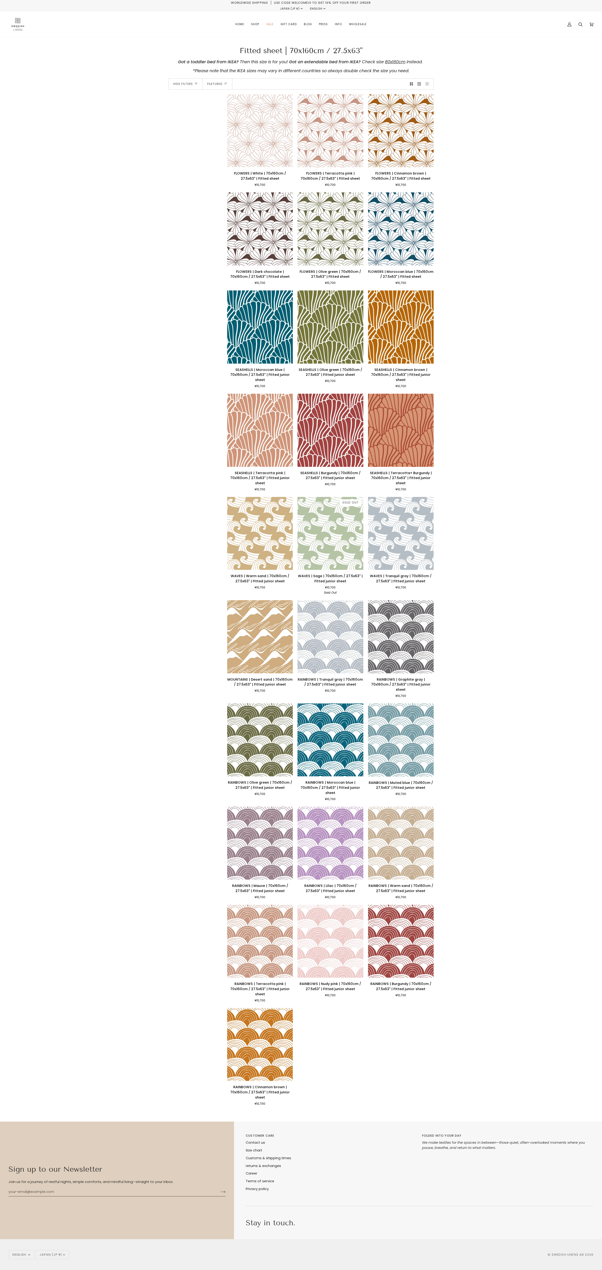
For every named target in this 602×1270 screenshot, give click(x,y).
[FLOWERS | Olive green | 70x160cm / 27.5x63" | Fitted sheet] (330, 228)
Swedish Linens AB (568, 1255)
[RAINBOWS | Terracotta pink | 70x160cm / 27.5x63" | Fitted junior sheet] (260, 941)
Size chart (254, 1150)
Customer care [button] (260, 1136)
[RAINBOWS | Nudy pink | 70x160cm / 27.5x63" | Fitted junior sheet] (330, 941)
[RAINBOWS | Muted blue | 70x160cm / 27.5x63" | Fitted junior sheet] (401, 739)
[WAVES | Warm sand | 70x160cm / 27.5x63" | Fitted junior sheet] (260, 533)
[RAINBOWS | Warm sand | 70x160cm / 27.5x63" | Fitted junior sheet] (401, 843)
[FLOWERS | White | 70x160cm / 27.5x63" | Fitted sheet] (260, 130)
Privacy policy (257, 1189)
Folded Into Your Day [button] (442, 1136)
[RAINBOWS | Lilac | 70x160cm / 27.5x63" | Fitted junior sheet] (330, 843)
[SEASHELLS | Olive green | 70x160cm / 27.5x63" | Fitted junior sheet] (330, 326)
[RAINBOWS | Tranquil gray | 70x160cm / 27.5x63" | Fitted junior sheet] (330, 636)
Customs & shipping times (268, 1158)
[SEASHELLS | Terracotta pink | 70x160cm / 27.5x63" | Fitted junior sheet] (260, 430)
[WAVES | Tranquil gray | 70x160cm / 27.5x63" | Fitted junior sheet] (401, 533)
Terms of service (260, 1181)
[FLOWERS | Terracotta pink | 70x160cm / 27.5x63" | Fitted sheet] (330, 130)
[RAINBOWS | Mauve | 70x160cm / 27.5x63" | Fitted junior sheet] (260, 843)
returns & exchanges (263, 1165)
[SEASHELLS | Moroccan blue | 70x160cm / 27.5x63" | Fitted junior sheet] (260, 326)
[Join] (219, 1191)
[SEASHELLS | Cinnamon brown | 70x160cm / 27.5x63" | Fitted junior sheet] (401, 326)
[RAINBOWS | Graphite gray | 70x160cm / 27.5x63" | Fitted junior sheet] (401, 636)
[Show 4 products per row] (428, 84)
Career (251, 1173)
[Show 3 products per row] (419, 84)
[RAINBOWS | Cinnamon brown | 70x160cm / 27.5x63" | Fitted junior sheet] (260, 1044)
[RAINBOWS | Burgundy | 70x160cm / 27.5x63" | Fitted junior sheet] (401, 941)
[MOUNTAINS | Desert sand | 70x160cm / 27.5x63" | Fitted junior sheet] (260, 636)
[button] (255, 24)
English (316, 9)
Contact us (255, 1142)
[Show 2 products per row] (411, 84)
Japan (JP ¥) (290, 9)
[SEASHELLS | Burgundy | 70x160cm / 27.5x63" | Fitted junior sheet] (330, 430)
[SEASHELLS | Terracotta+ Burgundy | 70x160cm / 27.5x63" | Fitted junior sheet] (401, 430)
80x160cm (395, 62)
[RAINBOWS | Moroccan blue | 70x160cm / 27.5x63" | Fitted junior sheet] (330, 739)
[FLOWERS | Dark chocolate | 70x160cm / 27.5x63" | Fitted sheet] (260, 228)
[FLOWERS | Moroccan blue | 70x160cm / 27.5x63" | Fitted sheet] (401, 228)
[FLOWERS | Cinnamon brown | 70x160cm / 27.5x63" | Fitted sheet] (401, 130)
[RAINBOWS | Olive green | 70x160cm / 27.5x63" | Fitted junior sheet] (260, 739)
